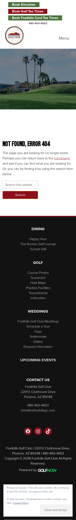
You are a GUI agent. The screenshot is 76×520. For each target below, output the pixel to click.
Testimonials (38, 336)
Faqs (38, 331)
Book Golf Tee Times (27, 11)
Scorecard (38, 277)
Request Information (38, 346)
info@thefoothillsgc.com (38, 410)
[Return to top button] (70, 211)
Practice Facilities (38, 287)
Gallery (38, 341)
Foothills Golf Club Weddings (38, 321)
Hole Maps (38, 282)
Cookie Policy (20, 503)
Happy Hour (38, 238)
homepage (62, 158)
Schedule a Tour (38, 326)
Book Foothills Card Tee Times (35, 17)
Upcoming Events (38, 360)
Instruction (38, 298)
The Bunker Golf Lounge (38, 244)
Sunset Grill (38, 249)
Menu (64, 38)
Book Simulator (24, 4)
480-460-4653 (38, 23)
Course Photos (38, 272)
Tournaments (38, 292)
